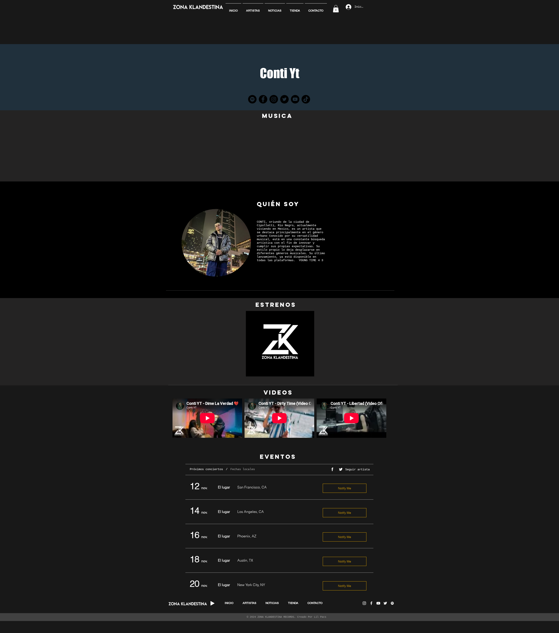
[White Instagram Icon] (364, 603)
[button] (336, 8)
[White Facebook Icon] (371, 603)
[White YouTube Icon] (378, 603)
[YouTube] (295, 99)
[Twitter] (284, 99)
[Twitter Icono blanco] (385, 603)
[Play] (212, 603)
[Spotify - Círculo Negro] (252, 99)
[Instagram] (273, 99)
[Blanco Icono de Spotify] (392, 603)
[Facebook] (263, 99)
